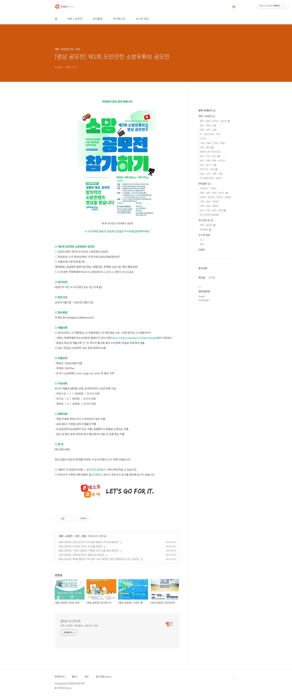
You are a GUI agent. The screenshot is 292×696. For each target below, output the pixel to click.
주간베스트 (119, 19)
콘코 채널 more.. (104, 676)
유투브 (225, 97)
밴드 (87, 676)
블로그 (75, 676)
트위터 (217, 97)
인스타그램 (209, 97)
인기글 (212, 277)
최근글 (201, 277)
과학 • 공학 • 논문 (208, 129)
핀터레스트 (60, 676)
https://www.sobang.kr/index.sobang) (134, 337)
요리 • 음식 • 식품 (208, 164)
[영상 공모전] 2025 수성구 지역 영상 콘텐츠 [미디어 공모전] (88, 542)
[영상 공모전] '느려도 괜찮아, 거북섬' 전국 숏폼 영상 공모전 (88, 550)
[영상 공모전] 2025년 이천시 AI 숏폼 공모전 (80, 546)
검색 (226, 6)
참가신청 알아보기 (96, 469)
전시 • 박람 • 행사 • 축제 (211, 210)
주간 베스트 (204, 220)
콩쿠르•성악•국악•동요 (210, 151)
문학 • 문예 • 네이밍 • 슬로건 (213, 121)
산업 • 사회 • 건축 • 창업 (211, 173)
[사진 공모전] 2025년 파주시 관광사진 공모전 (81, 554)
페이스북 (201, 97)
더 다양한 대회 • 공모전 (211, 178)
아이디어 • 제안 (207, 169)
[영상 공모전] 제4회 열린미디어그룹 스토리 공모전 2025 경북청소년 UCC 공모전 (98, 559)
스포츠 (203, 138)
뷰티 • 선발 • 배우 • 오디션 (212, 160)
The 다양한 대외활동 (209, 214)
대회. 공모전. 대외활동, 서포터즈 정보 (79, 625)
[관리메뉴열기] (286, 5)
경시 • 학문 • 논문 (208, 125)
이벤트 (201, 249)
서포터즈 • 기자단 (208, 188)
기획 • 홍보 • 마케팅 (209, 201)
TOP (234, 678)
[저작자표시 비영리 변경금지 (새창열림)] (94, 518)
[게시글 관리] (72, 518)
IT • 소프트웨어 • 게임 (210, 134)
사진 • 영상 (80, 536)
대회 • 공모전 (74, 19)
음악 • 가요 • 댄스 (208, 156)
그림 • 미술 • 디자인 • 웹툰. (212, 142)
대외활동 (98, 19)
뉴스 (202, 239)
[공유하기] (67, 518)
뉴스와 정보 (142, 19)
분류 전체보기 (205, 110)
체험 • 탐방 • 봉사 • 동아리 (212, 192)
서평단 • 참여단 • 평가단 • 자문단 (215, 197)
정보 (202, 244)
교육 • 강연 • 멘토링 (209, 205)
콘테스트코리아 (70, 621)
